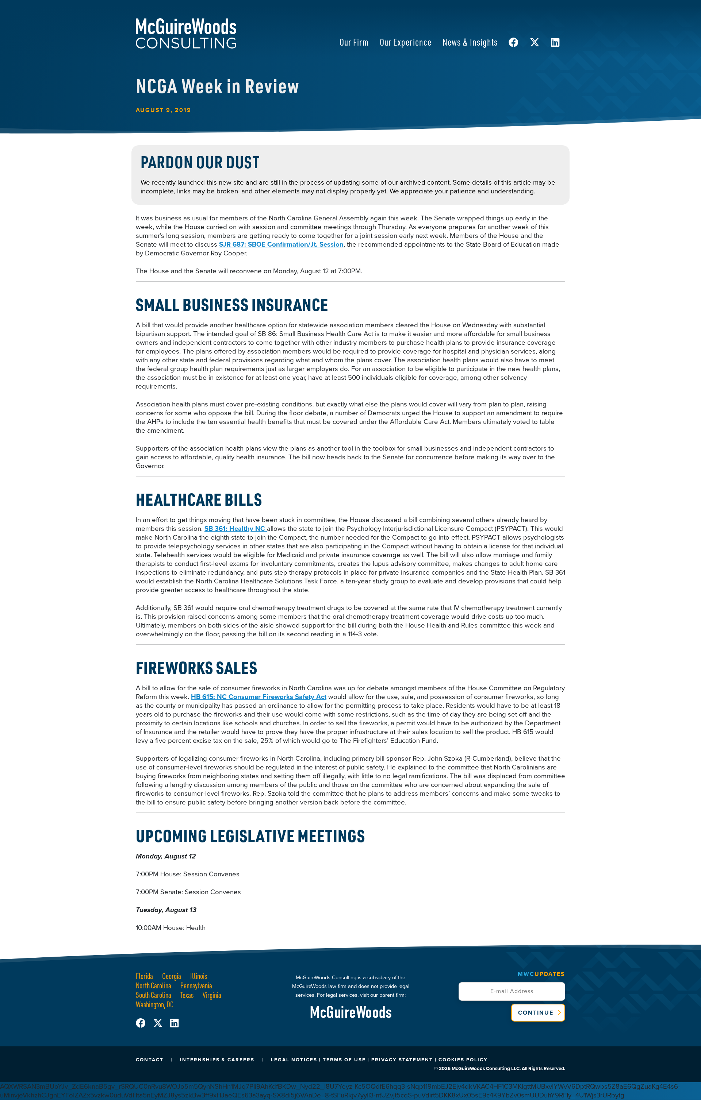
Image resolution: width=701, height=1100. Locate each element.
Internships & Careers (217, 1059)
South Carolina (153, 995)
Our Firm (354, 42)
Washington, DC (154, 1004)
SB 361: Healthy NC (235, 528)
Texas (187, 995)
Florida (144, 976)
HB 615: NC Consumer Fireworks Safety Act (258, 697)
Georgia (171, 976)
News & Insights (470, 42)
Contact (150, 1059)
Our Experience (406, 42)
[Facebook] (144, 1023)
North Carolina (153, 985)
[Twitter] (161, 1023)
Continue (535, 1012)
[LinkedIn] (174, 1023)
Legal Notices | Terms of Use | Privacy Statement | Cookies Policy (379, 1059)
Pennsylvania (196, 985)
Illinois (198, 976)
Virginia (212, 995)
